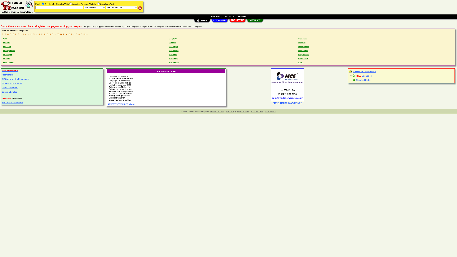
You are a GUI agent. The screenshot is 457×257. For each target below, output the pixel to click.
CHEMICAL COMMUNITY (364, 71)
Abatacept (173, 58)
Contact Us (229, 17)
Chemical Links (363, 80)
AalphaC (173, 39)
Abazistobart (303, 58)
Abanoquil (7, 55)
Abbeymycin (8, 62)
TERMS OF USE (217, 111)
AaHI (5, 39)
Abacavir (301, 43)
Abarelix (6, 58)
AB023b (172, 43)
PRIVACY (230, 111)
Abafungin (173, 47)
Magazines (364, 76)
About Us (215, 17)
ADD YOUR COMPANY (12, 103)
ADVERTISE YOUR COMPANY (121, 104)
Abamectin (174, 51)
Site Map (242, 17)
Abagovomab (303, 47)
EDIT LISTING (243, 111)
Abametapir (303, 51)
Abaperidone (303, 55)
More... (300, 62)
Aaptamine (302, 39)
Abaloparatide (9, 51)
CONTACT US (257, 111)
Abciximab (174, 62)
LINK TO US (270, 111)
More (86, 34)
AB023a (6, 43)
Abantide (173, 55)
